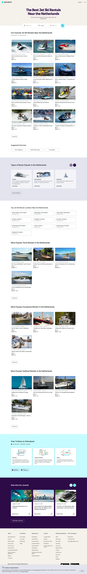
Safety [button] (21, 543)
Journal (46, 533)
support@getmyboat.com (73, 541)
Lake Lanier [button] (58, 539)
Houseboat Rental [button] (35, 543)
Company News (47, 536)
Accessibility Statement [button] (12, 550)
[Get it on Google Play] (25, 470)
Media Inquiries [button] (11, 541)
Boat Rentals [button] (34, 536)
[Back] (71, 165)
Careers (9, 539)
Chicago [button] (57, 550)
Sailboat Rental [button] (35, 550)
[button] (14, 35)
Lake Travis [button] (58, 545)
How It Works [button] (22, 536)
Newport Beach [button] (59, 547)
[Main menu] (85, 2)
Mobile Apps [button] (22, 541)
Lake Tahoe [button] (58, 541)
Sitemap (9, 555)
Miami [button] (57, 536)
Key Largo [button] (58, 554)
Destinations (46, 543)
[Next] (74, 165)
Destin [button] (57, 556)
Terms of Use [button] (37, 570)
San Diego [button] (58, 543)
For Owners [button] (22, 539)
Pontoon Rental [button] (35, 545)
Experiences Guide (48, 541)
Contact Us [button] (10, 558)
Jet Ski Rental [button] (35, 539)
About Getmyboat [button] (11, 536)
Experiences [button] (35, 533)
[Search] (62, 25)
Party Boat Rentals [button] (35, 555)
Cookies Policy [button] (11, 547)
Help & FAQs (70, 536)
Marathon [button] (58, 559)
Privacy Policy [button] (24, 571)
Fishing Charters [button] (35, 541)
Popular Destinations (61, 533)
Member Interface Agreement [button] (11, 553)
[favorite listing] (31, 54)
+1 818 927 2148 (71, 539)
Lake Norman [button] (58, 552)
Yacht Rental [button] (34, 547)
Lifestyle (45, 539)
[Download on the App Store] (15, 470)
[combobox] (30, 25)
